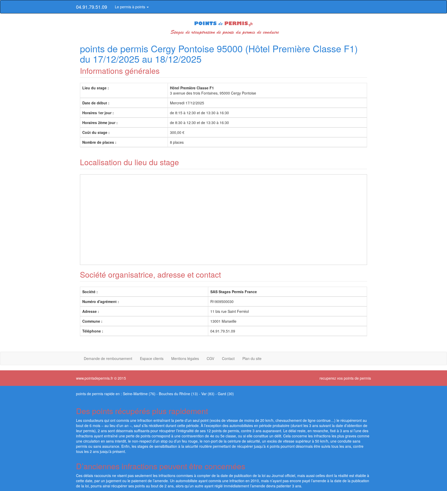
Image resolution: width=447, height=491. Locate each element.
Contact (228, 358)
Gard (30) (226, 393)
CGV (210, 358)
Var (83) (207, 393)
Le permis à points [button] (130, 6)
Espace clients (151, 358)
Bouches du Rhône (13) (178, 393)
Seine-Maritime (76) (139, 393)
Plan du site (252, 358)
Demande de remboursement (108, 358)
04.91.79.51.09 (91, 6)
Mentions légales (185, 358)
